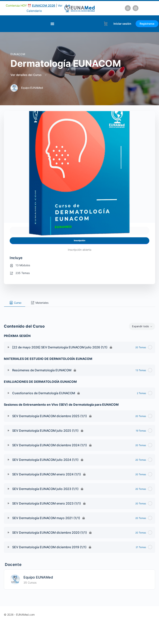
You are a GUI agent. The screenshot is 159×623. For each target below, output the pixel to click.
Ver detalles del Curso (26, 75)
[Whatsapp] (128, 8)
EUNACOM (17, 54)
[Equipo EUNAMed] (15, 579)
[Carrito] (105, 23)
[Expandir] (8, 347)
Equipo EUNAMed (38, 577)
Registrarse (147, 23)
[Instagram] (135, 8)
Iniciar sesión (122, 23)
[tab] (14, 303)
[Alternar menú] (52, 23)
